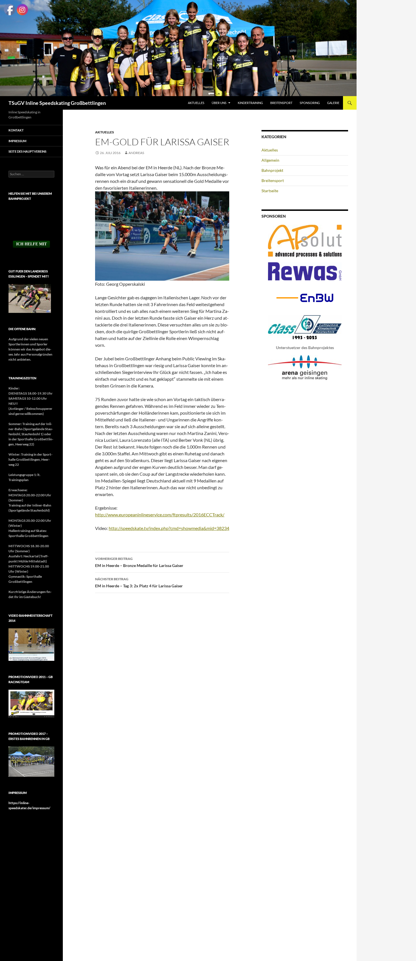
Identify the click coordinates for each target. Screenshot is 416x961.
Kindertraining (250, 103)
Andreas (136, 153)
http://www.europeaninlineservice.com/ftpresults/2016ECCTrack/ (159, 514)
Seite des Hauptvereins (27, 151)
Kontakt (16, 130)
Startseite (269, 190)
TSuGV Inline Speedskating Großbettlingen (57, 103)
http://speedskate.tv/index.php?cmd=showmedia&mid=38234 (169, 528)
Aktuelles (196, 103)
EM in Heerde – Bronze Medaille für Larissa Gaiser (139, 562)
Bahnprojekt (272, 170)
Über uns (219, 103)
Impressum (17, 141)
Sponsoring (310, 103)
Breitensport (281, 103)
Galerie (333, 103)
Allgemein (270, 160)
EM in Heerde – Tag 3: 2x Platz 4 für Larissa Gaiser (139, 582)
